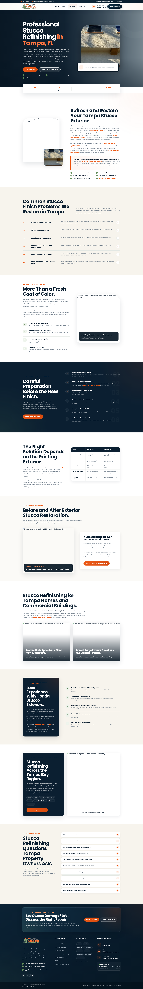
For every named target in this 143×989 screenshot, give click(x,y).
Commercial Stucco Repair (62, 964)
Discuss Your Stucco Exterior (33, 416)
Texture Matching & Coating (62, 954)
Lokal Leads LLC (30, 986)
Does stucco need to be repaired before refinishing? (78, 865)
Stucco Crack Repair (60, 944)
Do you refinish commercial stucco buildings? (76, 884)
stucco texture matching (54, 467)
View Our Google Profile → (83, 961)
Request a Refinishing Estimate (49, 69)
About (64, 6)
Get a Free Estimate (114, 6)
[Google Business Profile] (28, 975)
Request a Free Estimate (108, 919)
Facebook (119, 1)
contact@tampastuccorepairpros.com (43, 1)
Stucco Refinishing (59, 950)
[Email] (32, 975)
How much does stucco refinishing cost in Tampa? (78, 878)
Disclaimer (118, 985)
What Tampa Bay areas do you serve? (74, 890)
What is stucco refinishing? (71, 835)
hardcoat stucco (109, 143)
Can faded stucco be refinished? (73, 841)
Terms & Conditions (110, 985)
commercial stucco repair (42, 618)
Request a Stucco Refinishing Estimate (96, 563)
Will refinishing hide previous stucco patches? (77, 847)
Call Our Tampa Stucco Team (37, 810)
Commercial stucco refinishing (107, 178)
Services (72, 6)
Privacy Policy (100, 985)
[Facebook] (23, 975)
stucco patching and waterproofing (92, 161)
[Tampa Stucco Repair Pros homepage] (29, 6)
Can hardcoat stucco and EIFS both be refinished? (78, 859)
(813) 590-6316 (25, 1)
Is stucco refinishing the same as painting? (76, 853)
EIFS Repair (57, 960)
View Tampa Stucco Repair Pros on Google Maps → (93, 812)
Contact (82, 6)
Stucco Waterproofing (60, 947)
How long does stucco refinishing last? (74, 872)
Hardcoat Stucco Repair (61, 957)
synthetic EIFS (75, 146)
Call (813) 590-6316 (30, 69)
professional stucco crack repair (91, 385)
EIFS (50, 724)
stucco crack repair (97, 130)
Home (57, 6)
